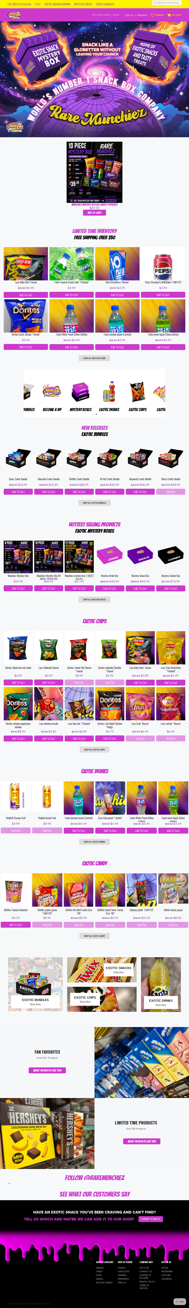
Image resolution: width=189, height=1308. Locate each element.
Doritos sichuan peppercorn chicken (18, 725)
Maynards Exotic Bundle (140, 479)
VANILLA (122, 1283)
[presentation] (19, 396)
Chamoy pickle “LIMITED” (142, 910)
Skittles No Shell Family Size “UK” (78, 911)
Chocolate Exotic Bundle (49, 479)
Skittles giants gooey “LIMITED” (47, 911)
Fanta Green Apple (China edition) (163, 334)
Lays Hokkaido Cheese (49, 668)
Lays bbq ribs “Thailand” (79, 724)
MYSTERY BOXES (104, 1283)
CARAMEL (122, 1275)
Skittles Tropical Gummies (16, 910)
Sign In (129, 15)
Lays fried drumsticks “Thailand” (171, 669)
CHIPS (99, 1275)
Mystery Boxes (151, 409)
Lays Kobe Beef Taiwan (26, 282)
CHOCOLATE (123, 1271)
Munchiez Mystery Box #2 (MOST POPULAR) (94, 204)
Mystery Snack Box (140, 576)
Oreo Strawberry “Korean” (117, 282)
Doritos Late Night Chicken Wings (109, 725)
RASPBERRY (123, 1279)
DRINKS (99, 1279)
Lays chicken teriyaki (48, 724)
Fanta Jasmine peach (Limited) (117, 334)
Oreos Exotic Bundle (18, 479)
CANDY (99, 1271)
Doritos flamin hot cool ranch (18, 668)
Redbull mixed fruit (47, 818)
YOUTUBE (166, 1275)
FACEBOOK (166, 1279)
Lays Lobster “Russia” (171, 724)
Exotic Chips (37, 409)
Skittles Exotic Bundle (79, 479)
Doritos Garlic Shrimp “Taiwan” (26, 334)
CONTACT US (146, 1271)
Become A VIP (123, 409)
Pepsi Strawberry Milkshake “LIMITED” (163, 282)
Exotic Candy (66, 409)
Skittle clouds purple (173, 910)
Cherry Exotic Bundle (170, 479)
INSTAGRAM (167, 1271)
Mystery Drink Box (109, 576)
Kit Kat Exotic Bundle (109, 479)
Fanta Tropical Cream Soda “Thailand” (71, 282)
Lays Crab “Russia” (140, 724)
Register (142, 15)
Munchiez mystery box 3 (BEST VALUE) (79, 577)
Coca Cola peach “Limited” (110, 818)
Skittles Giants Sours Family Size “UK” (110, 911)
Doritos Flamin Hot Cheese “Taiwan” (79, 669)
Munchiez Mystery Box (18, 576)
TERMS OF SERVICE (144, 1286)
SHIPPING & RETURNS (145, 1276)
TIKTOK (164, 1268)
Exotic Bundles (94, 409)
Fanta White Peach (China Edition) (71, 334)
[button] (92, 414)
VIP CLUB (144, 1268)
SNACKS (100, 1268)
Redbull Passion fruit (16, 818)
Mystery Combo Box (171, 576)
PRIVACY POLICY (147, 1282)
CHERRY (122, 1268)
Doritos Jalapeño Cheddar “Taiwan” (109, 669)
